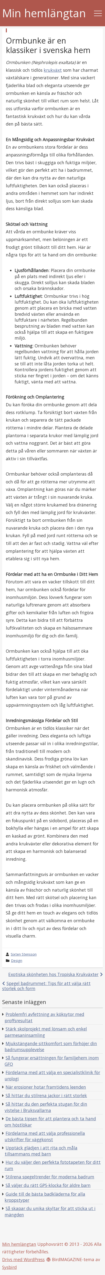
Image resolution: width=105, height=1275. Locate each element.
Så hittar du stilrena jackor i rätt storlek (46, 1095)
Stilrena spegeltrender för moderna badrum (50, 1177)
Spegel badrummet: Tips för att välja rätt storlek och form (46, 985)
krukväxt (53, 70)
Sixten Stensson (24, 954)
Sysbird (9, 1267)
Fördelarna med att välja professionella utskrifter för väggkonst (45, 1136)
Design (16, 960)
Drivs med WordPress (23, 1259)
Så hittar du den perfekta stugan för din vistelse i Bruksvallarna (46, 1107)
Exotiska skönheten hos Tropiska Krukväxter (53, 974)
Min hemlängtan (44, 13)
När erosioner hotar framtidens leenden (46, 1087)
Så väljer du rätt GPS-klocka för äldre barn (48, 1185)
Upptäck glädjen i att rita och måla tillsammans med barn (41, 1151)
